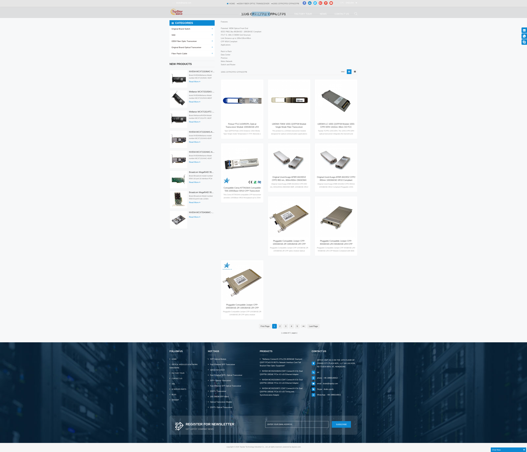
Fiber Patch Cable (179, 53)
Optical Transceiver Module (221, 402)
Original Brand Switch (181, 29)
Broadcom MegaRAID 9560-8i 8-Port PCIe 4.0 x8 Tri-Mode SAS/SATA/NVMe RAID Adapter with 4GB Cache (202, 192)
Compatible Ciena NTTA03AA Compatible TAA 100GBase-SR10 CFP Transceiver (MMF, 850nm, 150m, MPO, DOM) (242, 189)
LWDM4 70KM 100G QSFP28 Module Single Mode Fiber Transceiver (289, 125)
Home (174, 359)
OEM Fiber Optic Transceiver (184, 41)
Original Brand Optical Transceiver (186, 47)
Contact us (342, 14)
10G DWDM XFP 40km (219, 397)
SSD (173, 35)
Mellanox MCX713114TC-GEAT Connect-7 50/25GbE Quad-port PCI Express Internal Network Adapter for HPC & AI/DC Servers (202, 112)
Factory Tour (303, 14)
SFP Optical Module (218, 359)
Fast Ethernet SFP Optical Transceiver (225, 386)
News (323, 14)
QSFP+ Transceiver (218, 391)
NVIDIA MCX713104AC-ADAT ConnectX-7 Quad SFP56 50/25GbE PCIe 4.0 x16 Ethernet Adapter (202, 152)
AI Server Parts (179, 389)
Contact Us (177, 379)
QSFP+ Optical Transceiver (221, 407)
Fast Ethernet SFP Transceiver (222, 364)
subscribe (341, 424)
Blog (174, 395)
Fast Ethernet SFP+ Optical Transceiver (226, 375)
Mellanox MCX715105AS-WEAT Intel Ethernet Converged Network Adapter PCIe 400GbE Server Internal (202, 91)
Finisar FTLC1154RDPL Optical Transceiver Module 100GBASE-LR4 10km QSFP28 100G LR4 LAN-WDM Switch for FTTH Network (242, 126)
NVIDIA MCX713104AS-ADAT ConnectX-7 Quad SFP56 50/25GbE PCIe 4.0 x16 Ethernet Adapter (202, 132)
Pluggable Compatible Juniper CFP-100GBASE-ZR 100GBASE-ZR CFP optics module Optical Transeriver (289, 242)
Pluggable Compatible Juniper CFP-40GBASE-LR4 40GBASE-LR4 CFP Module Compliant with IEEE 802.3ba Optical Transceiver (336, 242)
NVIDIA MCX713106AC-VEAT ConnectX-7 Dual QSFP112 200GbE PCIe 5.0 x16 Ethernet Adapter (202, 71)
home (243, 14)
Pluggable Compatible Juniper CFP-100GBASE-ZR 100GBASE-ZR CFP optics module (242, 306)
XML (173, 384)
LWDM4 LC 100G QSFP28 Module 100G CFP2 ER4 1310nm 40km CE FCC (336, 125)
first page (265, 326)
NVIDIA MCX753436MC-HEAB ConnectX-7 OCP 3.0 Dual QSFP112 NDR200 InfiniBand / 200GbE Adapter (202, 212)
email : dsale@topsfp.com (327, 384)
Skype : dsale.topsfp (325, 389)
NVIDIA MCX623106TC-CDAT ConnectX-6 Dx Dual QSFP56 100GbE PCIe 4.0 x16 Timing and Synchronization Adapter (281, 391)
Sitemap (175, 400)
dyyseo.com (296, 447)
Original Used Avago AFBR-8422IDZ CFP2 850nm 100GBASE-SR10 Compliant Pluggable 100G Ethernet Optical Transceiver (336, 179)
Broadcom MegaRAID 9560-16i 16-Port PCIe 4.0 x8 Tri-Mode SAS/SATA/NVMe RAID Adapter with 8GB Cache (202, 172)
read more (194, 81)
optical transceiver (217, 370)
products (261, 14)
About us (281, 14)
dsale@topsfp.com (183, 3)
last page (313, 326)
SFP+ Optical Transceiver (220, 381)
